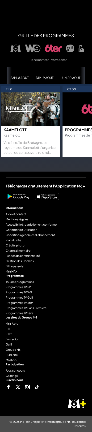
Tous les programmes (20, 282)
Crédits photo (15, 245)
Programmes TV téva (19, 313)
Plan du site (13, 240)
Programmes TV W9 (19, 292)
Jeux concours (15, 370)
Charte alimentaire (18, 250)
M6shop (11, 360)
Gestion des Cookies (20, 261)
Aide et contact (16, 214)
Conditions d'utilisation (21, 230)
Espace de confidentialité (23, 256)
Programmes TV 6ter (19, 303)
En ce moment (39, 60)
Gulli (9, 344)
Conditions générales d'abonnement (30, 235)
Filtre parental (15, 266)
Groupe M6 (13, 349)
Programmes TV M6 (18, 287)
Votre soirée (59, 60)
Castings (12, 375)
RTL (8, 329)
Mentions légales (17, 219)
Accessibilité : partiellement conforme (31, 224)
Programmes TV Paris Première (26, 308)
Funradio (12, 339)
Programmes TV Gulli (19, 297)
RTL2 (9, 334)
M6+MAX (11, 271)
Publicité (12, 355)
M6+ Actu (12, 323)
